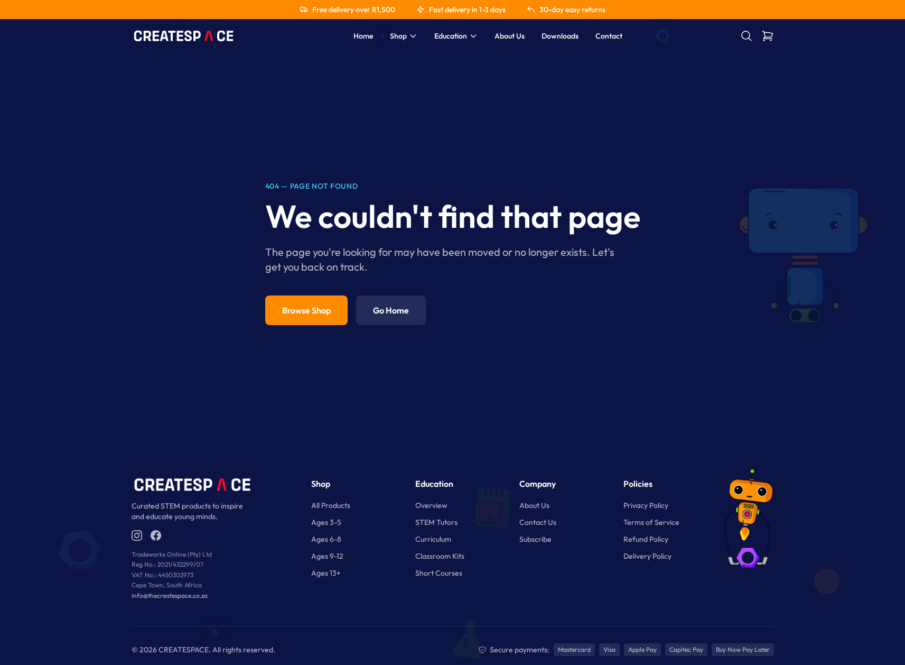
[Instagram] (137, 535)
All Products (330, 505)
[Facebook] (156, 535)
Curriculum (433, 539)
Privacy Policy (645, 505)
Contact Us (537, 522)
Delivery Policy (647, 556)
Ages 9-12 (327, 556)
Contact (608, 36)
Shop (398, 36)
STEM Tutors (436, 522)
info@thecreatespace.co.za (170, 595)
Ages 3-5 (326, 522)
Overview (431, 505)
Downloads (560, 36)
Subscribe (535, 539)
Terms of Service (651, 522)
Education (450, 36)
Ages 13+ (326, 573)
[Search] (746, 36)
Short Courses (438, 573)
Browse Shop (306, 310)
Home (363, 36)
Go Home (391, 310)
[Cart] (767, 36)
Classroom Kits (439, 556)
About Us (510, 36)
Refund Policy (645, 539)
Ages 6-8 (326, 539)
